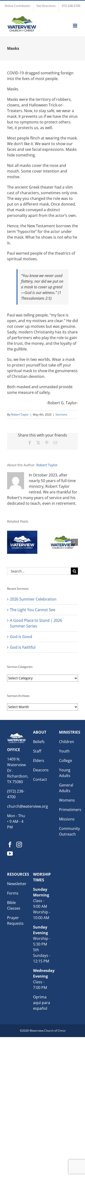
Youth (64, 751)
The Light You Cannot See (32, 609)
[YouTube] (10, 853)
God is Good (21, 636)
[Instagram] (19, 844)
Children (66, 741)
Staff (37, 751)
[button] (10, 542)
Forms (12, 893)
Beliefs (39, 741)
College (65, 760)
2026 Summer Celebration (33, 599)
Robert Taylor (20, 414)
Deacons (41, 770)
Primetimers (70, 809)
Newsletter (16, 883)
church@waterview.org (27, 806)
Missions (67, 819)
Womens (67, 800)
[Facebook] (10, 844)
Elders (38, 760)
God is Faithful (22, 647)
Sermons (61, 414)
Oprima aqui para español (41, 1002)
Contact (40, 779)
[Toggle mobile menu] (75, 25)
